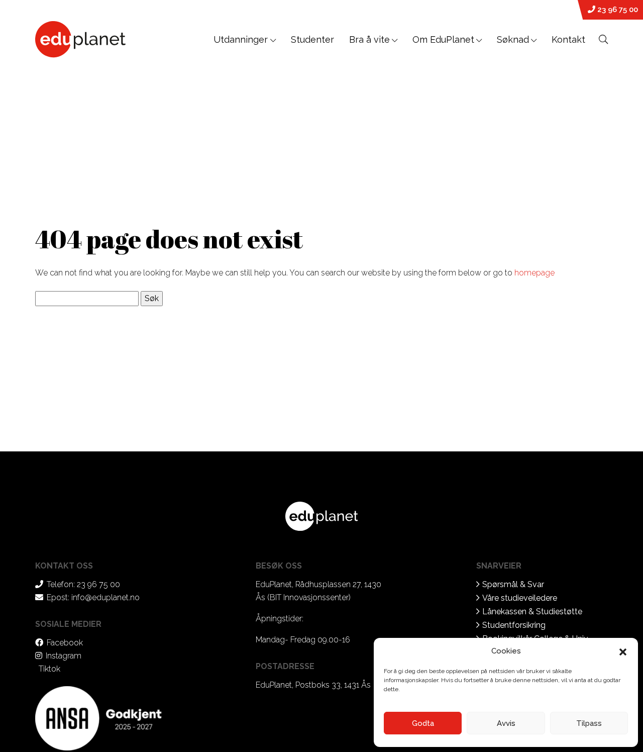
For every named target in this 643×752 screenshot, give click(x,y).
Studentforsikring (514, 625)
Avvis (506, 723)
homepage (534, 272)
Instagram (63, 656)
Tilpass (589, 723)
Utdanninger (241, 39)
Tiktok (49, 669)
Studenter (312, 39)
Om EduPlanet (443, 39)
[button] (623, 651)
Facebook (65, 642)
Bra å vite (369, 39)
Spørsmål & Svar (513, 584)
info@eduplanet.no (105, 597)
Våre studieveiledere (519, 598)
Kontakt (568, 39)
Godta (423, 723)
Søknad (513, 39)
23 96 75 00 (616, 9)
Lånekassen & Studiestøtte (532, 611)
